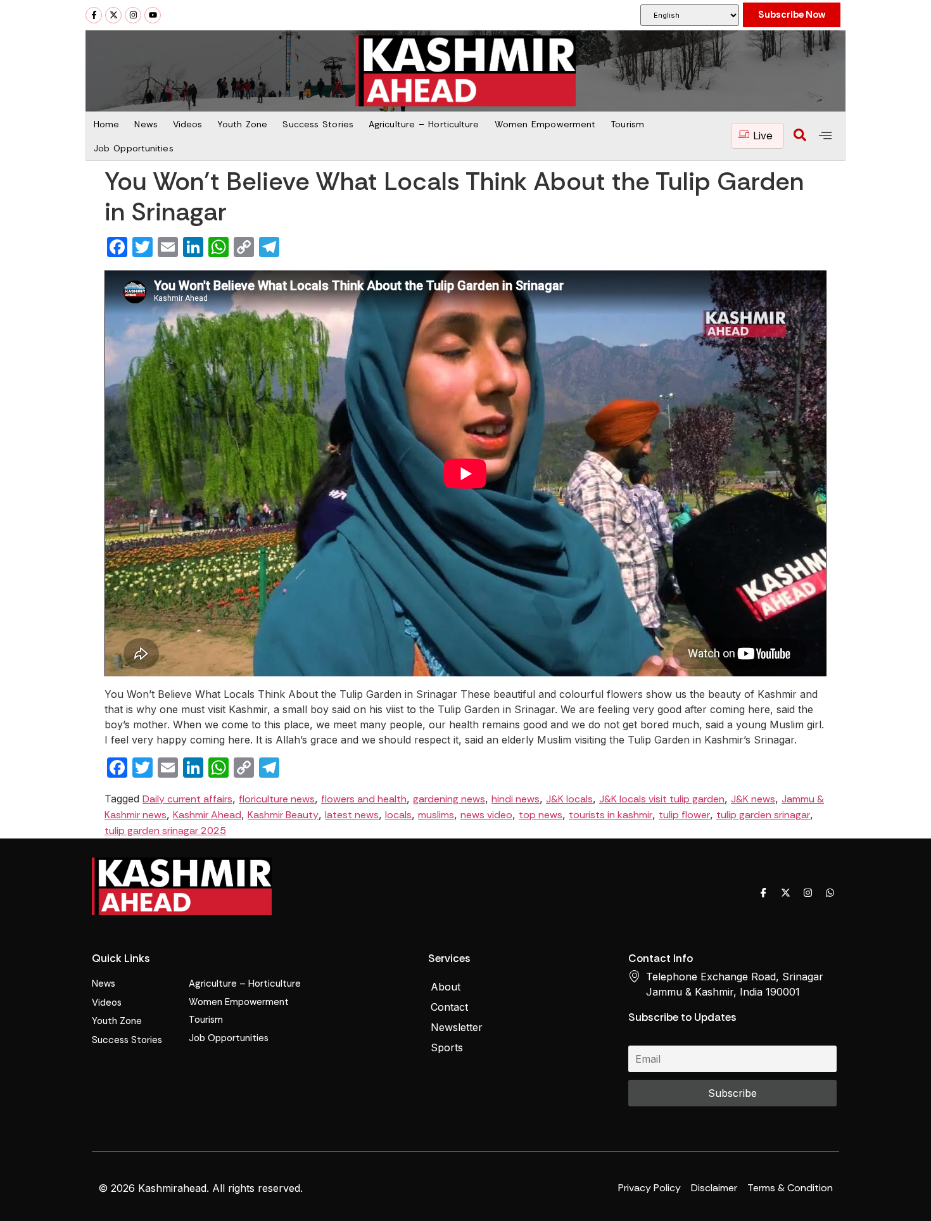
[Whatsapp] (829, 892)
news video (486, 814)
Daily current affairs (187, 799)
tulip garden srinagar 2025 (165, 830)
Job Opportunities (134, 148)
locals (398, 814)
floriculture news (277, 799)
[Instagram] (133, 15)
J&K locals (569, 799)
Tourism (627, 124)
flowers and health (364, 799)
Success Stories (317, 124)
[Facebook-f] (94, 15)
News (145, 124)
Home (106, 124)
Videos (188, 124)
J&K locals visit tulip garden (662, 799)
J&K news (753, 799)
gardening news (449, 799)
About (445, 986)
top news (540, 814)
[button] (800, 136)
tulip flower (684, 814)
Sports (447, 1047)
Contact (449, 1007)
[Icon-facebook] (763, 892)
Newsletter (457, 1027)
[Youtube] (152, 15)
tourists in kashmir (610, 814)
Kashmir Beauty (283, 814)
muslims (436, 814)
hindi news (515, 799)
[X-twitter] (113, 15)
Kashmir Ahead (207, 814)
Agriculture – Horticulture (424, 124)
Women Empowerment (545, 124)
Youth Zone (242, 124)
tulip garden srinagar (763, 814)
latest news (352, 814)
